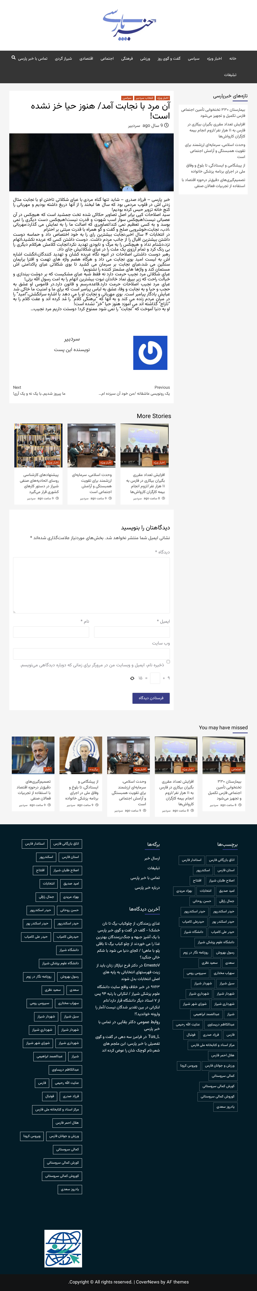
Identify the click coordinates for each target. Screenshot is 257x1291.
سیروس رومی (196, 973)
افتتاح (197, 880)
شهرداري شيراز (199, 994)
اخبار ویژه (214, 59)
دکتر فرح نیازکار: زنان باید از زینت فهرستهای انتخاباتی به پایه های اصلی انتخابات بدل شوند (128, 972)
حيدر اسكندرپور (223, 911)
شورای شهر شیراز (195, 1004)
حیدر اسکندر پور (223, 922)
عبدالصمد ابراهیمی (206, 1014)
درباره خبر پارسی (147, 888)
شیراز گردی (63, 59)
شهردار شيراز (203, 983)
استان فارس (226, 870)
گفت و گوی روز (169, 59)
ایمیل (163, 621)
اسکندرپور (203, 870)
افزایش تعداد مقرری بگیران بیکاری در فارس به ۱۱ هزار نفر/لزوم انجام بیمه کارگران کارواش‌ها (145, 483)
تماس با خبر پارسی (32, 59)
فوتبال (191, 1035)
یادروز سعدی (225, 1107)
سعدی (229, 963)
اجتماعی (107, 59)
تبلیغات (230, 75)
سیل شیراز (227, 983)
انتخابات (205, 891)
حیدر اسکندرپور (194, 911)
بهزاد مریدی (184, 891)
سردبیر (134, 125)
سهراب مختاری (224, 973)
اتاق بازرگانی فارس (221, 860)
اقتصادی (86, 59)
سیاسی (194, 59)
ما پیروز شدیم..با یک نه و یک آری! (39, 391)
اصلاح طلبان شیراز (221, 880)
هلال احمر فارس (222, 1055)
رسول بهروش (225, 952)
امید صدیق (226, 891)
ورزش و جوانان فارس (219, 1066)
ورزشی (145, 59)
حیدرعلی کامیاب (193, 922)
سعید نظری (210, 963)
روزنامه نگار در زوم (195, 952)
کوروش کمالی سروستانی (217, 1096)
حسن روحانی (202, 901)
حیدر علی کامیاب (222, 932)
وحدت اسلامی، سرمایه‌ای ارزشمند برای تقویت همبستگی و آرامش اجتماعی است (92, 483)
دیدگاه (162, 552)
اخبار (47, 769)
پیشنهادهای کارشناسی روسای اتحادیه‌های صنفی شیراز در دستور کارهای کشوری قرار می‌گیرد (39, 483)
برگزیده (94, 769)
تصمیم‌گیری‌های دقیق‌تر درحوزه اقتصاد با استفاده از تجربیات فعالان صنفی (213, 183)
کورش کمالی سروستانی (218, 1086)
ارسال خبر (152, 859)
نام (85, 621)
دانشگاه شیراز (193, 932)
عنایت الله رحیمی (188, 1024)
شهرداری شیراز (224, 1004)
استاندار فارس (191, 860)
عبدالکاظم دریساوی (221, 1024)
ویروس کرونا (188, 1066)
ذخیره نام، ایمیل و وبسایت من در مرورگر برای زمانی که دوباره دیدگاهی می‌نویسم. (92, 665)
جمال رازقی (226, 901)
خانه (232, 59)
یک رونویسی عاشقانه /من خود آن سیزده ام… (134, 391)
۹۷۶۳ (155, 987)
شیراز (230, 1014)
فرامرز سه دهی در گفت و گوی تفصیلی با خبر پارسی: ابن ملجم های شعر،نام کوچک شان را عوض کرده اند (127, 1044)
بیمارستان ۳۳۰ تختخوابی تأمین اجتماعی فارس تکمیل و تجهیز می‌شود (213, 113)
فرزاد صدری (211, 1035)
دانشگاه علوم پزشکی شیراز (216, 942)
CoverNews (147, 1282)
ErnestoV (152, 965)
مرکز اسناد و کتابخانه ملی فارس (212, 1045)
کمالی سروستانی (223, 1076)
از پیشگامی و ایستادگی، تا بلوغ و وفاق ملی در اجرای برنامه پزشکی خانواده (215, 169)
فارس (230, 1035)
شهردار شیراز (225, 994)
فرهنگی (127, 59)
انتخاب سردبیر (144, 98)
